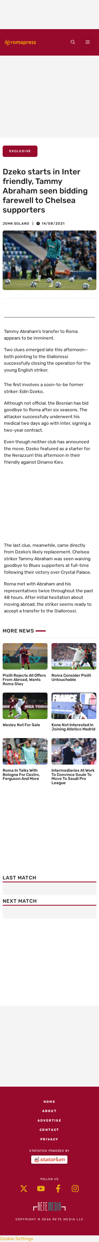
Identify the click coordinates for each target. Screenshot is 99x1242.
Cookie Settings (16, 1238)
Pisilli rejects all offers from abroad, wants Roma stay (24, 679)
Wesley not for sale (21, 724)
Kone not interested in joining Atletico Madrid (73, 726)
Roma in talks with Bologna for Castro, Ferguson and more (21, 774)
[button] (72, 42)
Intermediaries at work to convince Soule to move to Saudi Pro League (73, 776)
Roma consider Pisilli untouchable (71, 677)
